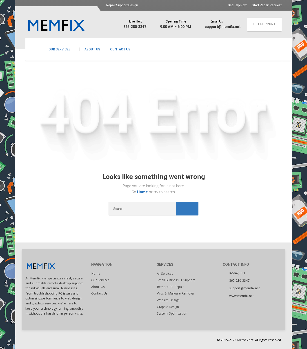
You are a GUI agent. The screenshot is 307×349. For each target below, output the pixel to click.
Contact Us (99, 293)
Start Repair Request (267, 5)
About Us (98, 287)
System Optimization (172, 313)
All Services (165, 273)
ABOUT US (92, 49)
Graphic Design (168, 307)
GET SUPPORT (264, 24)
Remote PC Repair (170, 287)
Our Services (100, 280)
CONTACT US (120, 49)
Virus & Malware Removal (175, 293)
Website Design (168, 300)
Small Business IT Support (176, 280)
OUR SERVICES (60, 49)
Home (143, 191)
